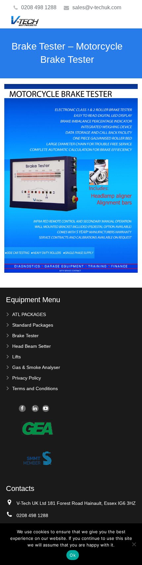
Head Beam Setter (31, 346)
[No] (133, 544)
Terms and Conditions (35, 388)
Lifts (16, 356)
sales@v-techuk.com (96, 7)
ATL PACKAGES (29, 314)
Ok (73, 555)
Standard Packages (32, 325)
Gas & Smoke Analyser (36, 367)
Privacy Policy (26, 378)
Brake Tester (25, 335)
